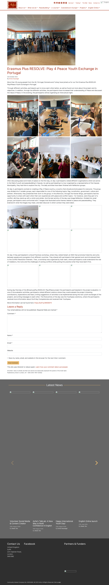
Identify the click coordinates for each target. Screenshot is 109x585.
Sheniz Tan (15, 528)
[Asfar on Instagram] (54, 3)
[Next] (96, 462)
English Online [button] (93, 8)
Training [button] (78, 3)
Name (10, 335)
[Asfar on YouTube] (57, 3)
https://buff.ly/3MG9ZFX (43, 303)
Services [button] (70, 3)
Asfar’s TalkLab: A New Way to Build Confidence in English (43, 523)
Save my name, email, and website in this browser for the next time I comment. (37, 358)
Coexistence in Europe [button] (69, 8)
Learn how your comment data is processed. (52, 367)
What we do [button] (32, 8)
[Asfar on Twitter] (61, 3)
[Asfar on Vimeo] (66, 3)
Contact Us (96, 3)
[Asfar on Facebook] (59, 3)
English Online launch (88, 521)
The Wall (84, 3)
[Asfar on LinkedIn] (64, 3)
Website (10, 350)
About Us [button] (21, 8)
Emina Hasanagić (14, 78)
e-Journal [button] (55, 8)
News (90, 3)
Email (9, 343)
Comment (11, 313)
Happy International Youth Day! (64, 522)
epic (59, 582)
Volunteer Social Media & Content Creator (20, 522)
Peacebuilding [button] (44, 8)
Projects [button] (83, 8)
